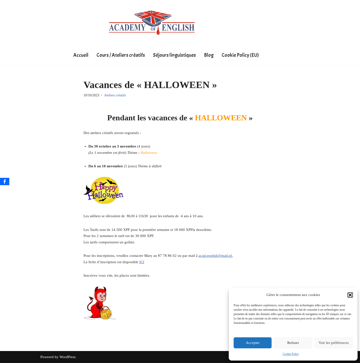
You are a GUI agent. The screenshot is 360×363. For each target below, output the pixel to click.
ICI (141, 262)
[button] (350, 295)
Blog (209, 55)
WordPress (68, 357)
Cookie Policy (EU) (240, 55)
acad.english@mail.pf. (216, 256)
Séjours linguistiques (174, 55)
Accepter (253, 343)
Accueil (80, 55)
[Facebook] (4, 181)
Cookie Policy (291, 354)
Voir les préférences (334, 343)
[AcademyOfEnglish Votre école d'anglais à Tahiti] (152, 23)
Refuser (293, 343)
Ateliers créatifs (115, 95)
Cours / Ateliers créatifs (120, 55)
